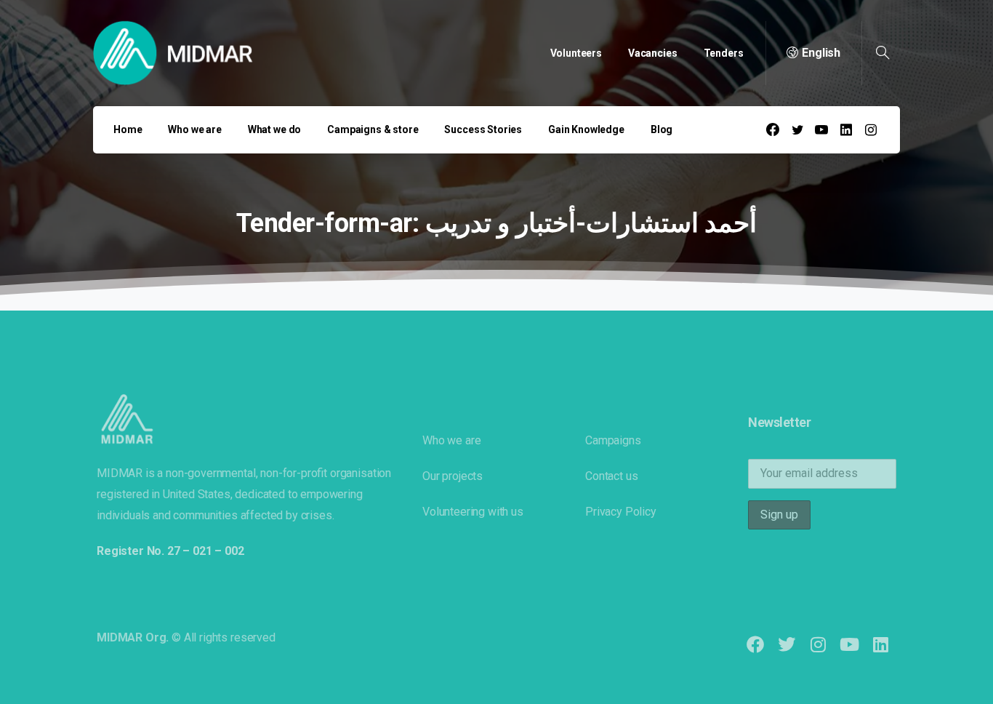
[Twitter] (786, 644)
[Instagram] (817, 644)
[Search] (882, 53)
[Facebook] (772, 129)
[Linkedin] (880, 644)
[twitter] (797, 129)
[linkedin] (846, 129)
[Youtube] (849, 644)
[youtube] (821, 129)
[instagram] (871, 129)
